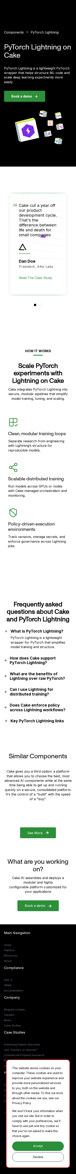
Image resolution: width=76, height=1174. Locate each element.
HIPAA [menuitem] (8, 985)
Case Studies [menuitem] (12, 1025)
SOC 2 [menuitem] (8, 979)
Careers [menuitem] (9, 1014)
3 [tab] (41, 305)
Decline (38, 1157)
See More (35, 833)
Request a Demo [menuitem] (14, 1009)
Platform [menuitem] (9, 950)
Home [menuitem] (7, 945)
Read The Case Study (35, 278)
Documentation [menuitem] (13, 990)
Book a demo (21, 96)
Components (14, 32)
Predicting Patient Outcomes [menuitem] (22, 1044)
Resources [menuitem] (11, 955)
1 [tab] (35, 305)
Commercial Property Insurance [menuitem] (24, 1055)
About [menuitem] (8, 960)
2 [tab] (38, 305)
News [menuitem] (7, 1020)
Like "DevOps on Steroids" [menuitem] (20, 1049)
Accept (38, 1146)
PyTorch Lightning (45, 32)
